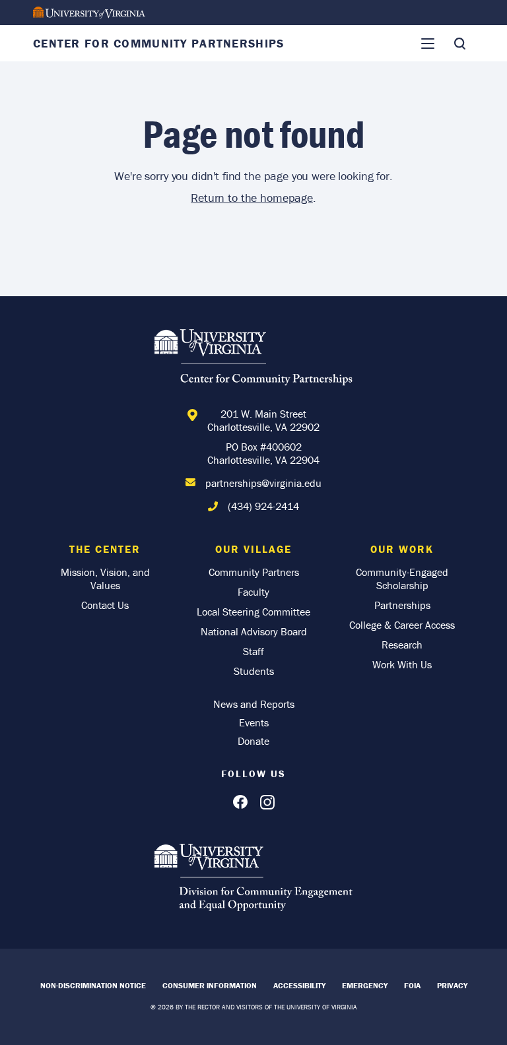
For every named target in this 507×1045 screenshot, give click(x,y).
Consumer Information (209, 985)
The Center (105, 548)
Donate (253, 740)
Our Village (253, 548)
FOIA (412, 985)
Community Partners (254, 572)
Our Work (402, 548)
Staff (253, 651)
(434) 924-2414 (263, 506)
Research (402, 644)
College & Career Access (402, 624)
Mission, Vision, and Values (105, 578)
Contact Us (105, 605)
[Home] (253, 359)
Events (254, 722)
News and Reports (253, 704)
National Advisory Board (254, 631)
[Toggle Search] (459, 43)
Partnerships (402, 605)
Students (254, 671)
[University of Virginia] (89, 13)
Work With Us (402, 664)
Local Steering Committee (253, 611)
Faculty (253, 591)
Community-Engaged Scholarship (402, 578)
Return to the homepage (252, 197)
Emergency (365, 985)
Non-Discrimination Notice (93, 985)
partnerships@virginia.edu (263, 483)
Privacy (452, 985)
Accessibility (299, 985)
